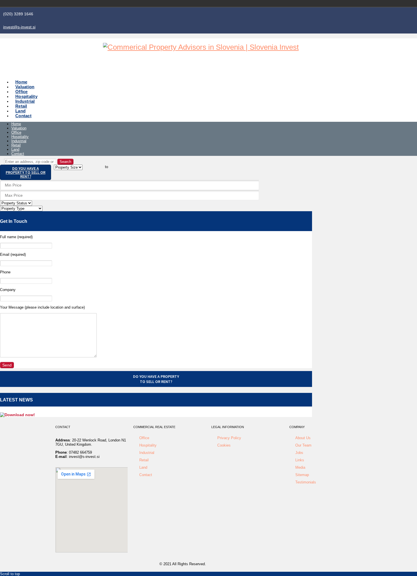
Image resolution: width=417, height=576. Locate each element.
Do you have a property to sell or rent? (25, 172)
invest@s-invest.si (19, 27)
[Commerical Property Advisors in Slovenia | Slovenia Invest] (201, 47)
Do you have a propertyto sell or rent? (156, 379)
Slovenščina (333, 3)
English (341, 3)
